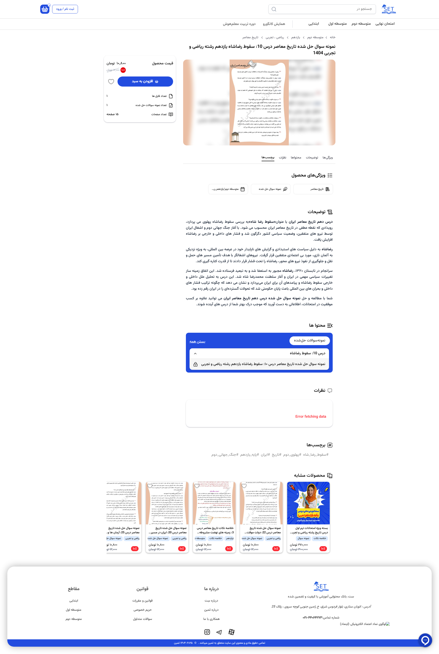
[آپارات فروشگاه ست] (231, 632)
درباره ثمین (211, 610)
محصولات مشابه (309, 475)
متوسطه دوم (361, 24)
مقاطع (74, 589)
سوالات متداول (142, 619)
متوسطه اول (337, 24)
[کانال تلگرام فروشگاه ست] (219, 632)
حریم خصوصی (143, 610)
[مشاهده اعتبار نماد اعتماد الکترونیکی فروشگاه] (321, 624)
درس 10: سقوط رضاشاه (307, 353)
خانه (332, 37)
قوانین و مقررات (142, 601)
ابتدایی (313, 24)
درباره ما (211, 589)
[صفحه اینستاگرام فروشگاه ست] (207, 632)
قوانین (142, 589)
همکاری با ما (211, 619)
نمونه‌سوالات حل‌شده (309, 340)
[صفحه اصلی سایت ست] (389, 9)
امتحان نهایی (385, 24)
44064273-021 (312, 617)
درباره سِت (211, 601)
